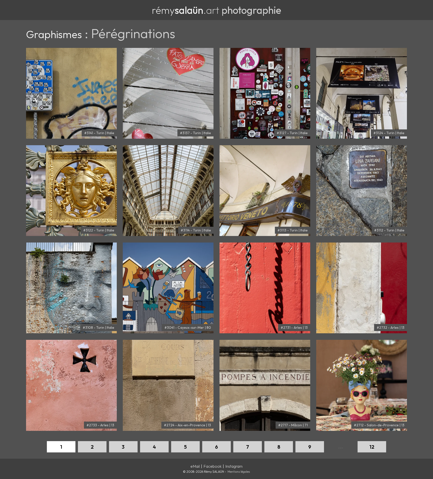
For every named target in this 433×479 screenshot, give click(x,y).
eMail (195, 466)
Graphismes (54, 34)
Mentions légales (239, 471)
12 (371, 447)
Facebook (212, 466)
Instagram (234, 466)
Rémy (177, 10)
